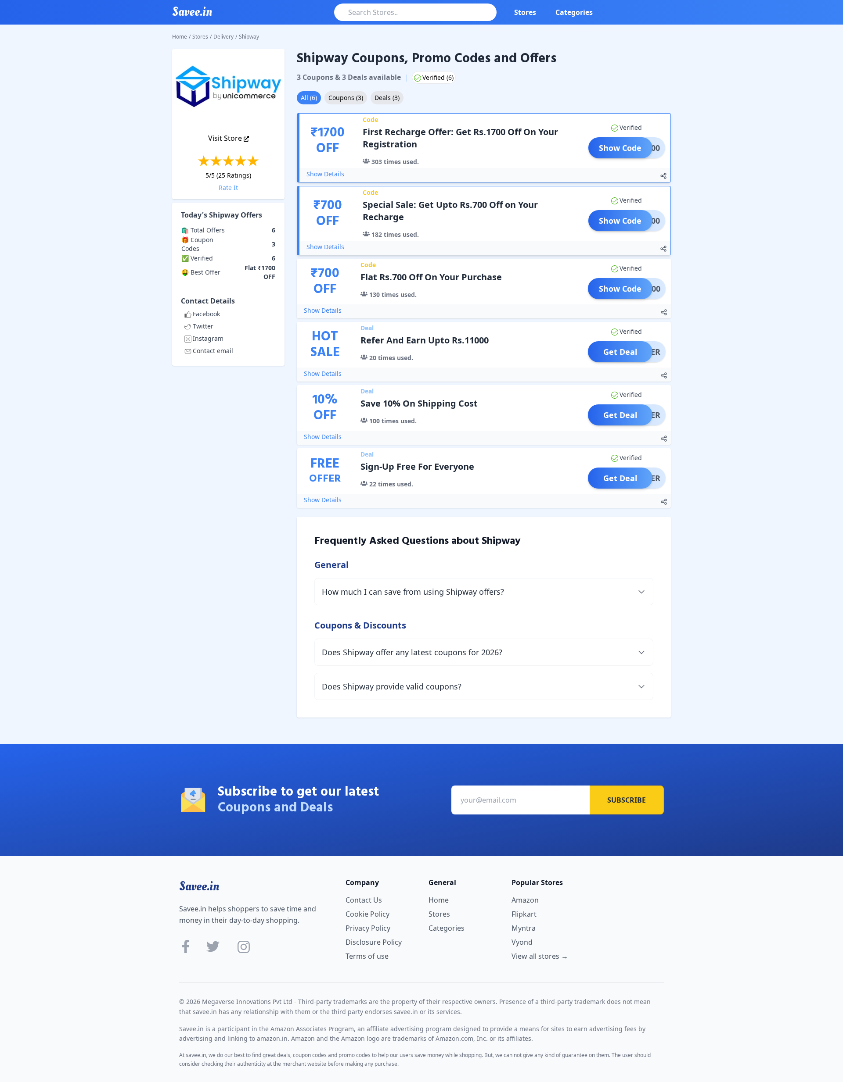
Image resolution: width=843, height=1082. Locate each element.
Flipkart (524, 914)
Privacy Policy (368, 928)
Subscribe (626, 800)
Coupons (345, 97)
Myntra (524, 928)
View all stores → (540, 956)
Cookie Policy (367, 914)
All (309, 97)
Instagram (208, 338)
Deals (387, 97)
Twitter (203, 326)
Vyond (522, 942)
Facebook (206, 314)
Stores (525, 12)
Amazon (525, 900)
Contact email (213, 350)
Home (179, 36)
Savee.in (199, 886)
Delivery (223, 36)
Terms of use (367, 956)
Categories (574, 12)
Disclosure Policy (374, 942)
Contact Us (364, 900)
